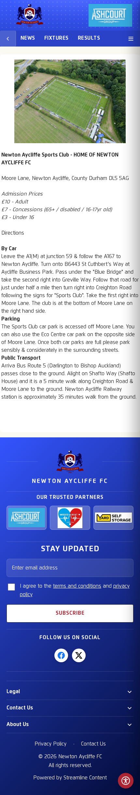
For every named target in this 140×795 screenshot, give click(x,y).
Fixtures (56, 38)
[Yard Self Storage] (113, 517)
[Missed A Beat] (69, 517)
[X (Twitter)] (79, 655)
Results (89, 38)
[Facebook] (61, 655)
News (28, 38)
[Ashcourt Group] (26, 517)
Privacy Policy (50, 744)
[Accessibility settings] (125, 780)
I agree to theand (75, 590)
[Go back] (8, 39)
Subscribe (70, 613)
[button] (70, 692)
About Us (18, 724)
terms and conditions (77, 586)
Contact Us (20, 707)
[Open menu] (131, 39)
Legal (13, 691)
